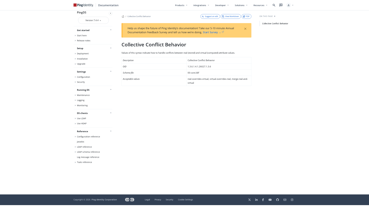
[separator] (113, 102)
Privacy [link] (158, 199)
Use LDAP (81, 118)
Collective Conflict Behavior (139, 16)
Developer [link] (222, 5)
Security (81, 82)
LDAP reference (84, 146)
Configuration (83, 77)
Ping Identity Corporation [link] (104, 199)
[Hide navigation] (110, 13)
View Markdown (232, 16)
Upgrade (81, 63)
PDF (248, 16)
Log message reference (88, 157)
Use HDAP (81, 123)
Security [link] (169, 199)
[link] (83, 5)
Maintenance (83, 95)
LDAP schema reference (88, 152)
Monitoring (82, 105)
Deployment (83, 53)
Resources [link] (261, 5)
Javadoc (80, 141)
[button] (290, 5)
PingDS (81, 12)
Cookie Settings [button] (185, 199)
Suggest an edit (211, 16)
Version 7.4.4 (92, 20)
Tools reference (84, 162)
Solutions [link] (241, 5)
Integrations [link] (201, 5)
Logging (80, 100)
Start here (82, 35)
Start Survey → (212, 32)
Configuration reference (88, 136)
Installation (82, 58)
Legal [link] (147, 199)
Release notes (83, 40)
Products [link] (181, 5)
